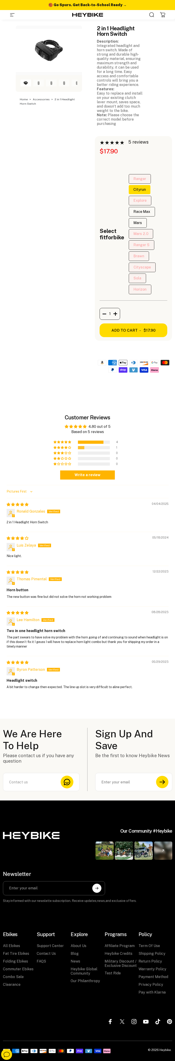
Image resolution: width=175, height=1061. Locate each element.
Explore (140, 200)
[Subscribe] (162, 782)
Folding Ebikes (15, 961)
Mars (138, 223)
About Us (78, 946)
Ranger (140, 179)
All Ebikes (11, 946)
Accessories (41, 99)
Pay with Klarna (152, 992)
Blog (75, 953)
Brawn (139, 256)
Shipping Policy (152, 953)
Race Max (142, 211)
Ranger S (141, 245)
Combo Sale (13, 977)
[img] (17, 504)
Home (24, 99)
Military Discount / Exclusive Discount (121, 963)
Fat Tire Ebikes (16, 953)
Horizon (140, 289)
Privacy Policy (151, 984)
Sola (137, 278)
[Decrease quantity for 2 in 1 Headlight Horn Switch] (103, 314)
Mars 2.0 (141, 234)
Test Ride (113, 973)
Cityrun (139, 189)
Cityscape (142, 267)
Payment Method (153, 977)
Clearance (12, 984)
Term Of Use (149, 946)
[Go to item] (26, 83)
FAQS (41, 961)
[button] (63, 442)
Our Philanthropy (85, 981)
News (75, 961)
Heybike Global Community (84, 971)
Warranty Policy (152, 969)
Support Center (50, 946)
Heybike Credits (118, 953)
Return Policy (150, 961)
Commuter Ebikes (18, 969)
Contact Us (46, 953)
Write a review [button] (87, 475)
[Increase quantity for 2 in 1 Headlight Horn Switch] (116, 314)
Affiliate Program (120, 946)
